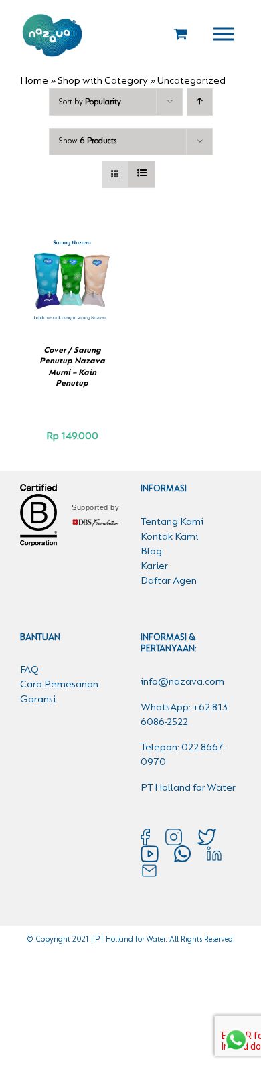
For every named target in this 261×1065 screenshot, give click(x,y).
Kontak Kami (169, 536)
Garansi (38, 699)
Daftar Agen (169, 581)
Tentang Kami (172, 522)
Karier (154, 566)
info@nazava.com (182, 682)
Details (78, 289)
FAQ (29, 670)
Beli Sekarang (69, 275)
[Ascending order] (200, 102)
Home (34, 81)
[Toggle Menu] (223, 33)
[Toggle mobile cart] (180, 34)
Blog (151, 551)
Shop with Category (103, 81)
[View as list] (141, 174)
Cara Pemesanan (59, 684)
